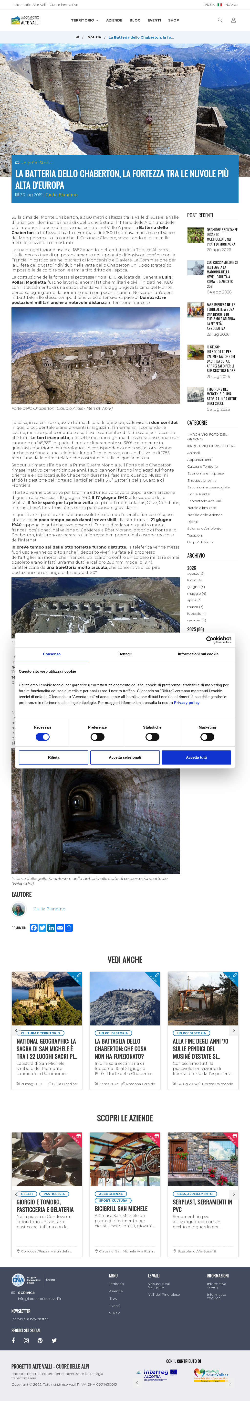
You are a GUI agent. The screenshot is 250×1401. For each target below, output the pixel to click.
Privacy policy (187, 702)
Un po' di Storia (36, 163)
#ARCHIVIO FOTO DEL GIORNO (207, 436)
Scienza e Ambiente (204, 528)
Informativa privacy (216, 1285)
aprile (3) (194, 600)
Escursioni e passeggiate (208, 487)
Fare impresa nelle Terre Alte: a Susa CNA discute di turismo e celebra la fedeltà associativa (221, 316)
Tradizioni (195, 535)
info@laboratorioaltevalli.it (39, 1298)
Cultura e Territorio (202, 466)
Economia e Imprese (205, 473)
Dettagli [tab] (125, 654)
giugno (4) (196, 586)
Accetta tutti (196, 757)
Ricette (193, 521)
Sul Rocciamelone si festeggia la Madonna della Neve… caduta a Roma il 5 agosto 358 (222, 274)
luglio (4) (194, 580)
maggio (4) (196, 593)
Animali (193, 453)
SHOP (173, 20)
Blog (135, 20)
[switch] (97, 737)
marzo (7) (195, 606)
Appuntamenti (199, 459)
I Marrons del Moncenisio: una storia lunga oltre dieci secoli (222, 396)
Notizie (94, 37)
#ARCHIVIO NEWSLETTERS (211, 446)
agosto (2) (195, 573)
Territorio (83, 20)
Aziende (114, 20)
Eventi (154, 20)
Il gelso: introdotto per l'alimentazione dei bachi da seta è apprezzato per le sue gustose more (221, 358)
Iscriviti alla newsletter (29, 1319)
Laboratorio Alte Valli (204, 501)
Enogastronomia (201, 480)
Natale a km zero (201, 508)
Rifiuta (53, 757)
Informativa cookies (216, 1296)
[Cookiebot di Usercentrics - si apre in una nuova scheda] (209, 640)
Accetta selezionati (125, 757)
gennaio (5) (196, 620)
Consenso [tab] (52, 654)
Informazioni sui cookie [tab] (198, 654)
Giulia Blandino (62, 195)
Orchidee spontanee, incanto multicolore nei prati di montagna (222, 237)
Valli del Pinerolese (164, 1294)
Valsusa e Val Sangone (159, 1285)
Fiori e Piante (198, 494)
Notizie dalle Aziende (205, 515)
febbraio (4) (197, 613)
